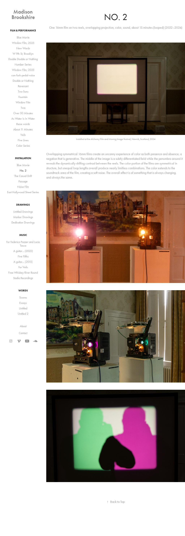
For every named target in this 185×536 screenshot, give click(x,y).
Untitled (23, 308)
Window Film (23, 102)
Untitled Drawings (23, 211)
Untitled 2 (23, 313)
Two (23, 107)
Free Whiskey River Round (23, 272)
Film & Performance (23, 30)
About (23, 326)
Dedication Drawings (23, 222)
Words (23, 290)
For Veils (23, 267)
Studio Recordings (23, 278)
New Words (23, 48)
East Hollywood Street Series (23, 192)
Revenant (23, 86)
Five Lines (23, 140)
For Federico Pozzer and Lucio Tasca (23, 243)
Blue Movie (23, 37)
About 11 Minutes (23, 129)
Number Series (23, 64)
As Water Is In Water (23, 118)
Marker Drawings (23, 217)
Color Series (23, 145)
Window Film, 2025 (23, 43)
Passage (23, 181)
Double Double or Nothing (23, 59)
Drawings (23, 204)
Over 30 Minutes (23, 113)
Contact (23, 333)
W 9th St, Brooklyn (23, 53)
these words (23, 124)
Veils (23, 135)
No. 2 (23, 170)
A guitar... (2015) (23, 261)
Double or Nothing (23, 80)
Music (23, 235)
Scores (23, 297)
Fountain (23, 97)
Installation (23, 158)
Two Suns (23, 91)
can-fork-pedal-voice (23, 75)
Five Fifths (23, 256)
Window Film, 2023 (23, 70)
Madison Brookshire (23, 14)
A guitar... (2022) (23, 251)
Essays (23, 303)
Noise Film (23, 186)
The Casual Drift (23, 176)
